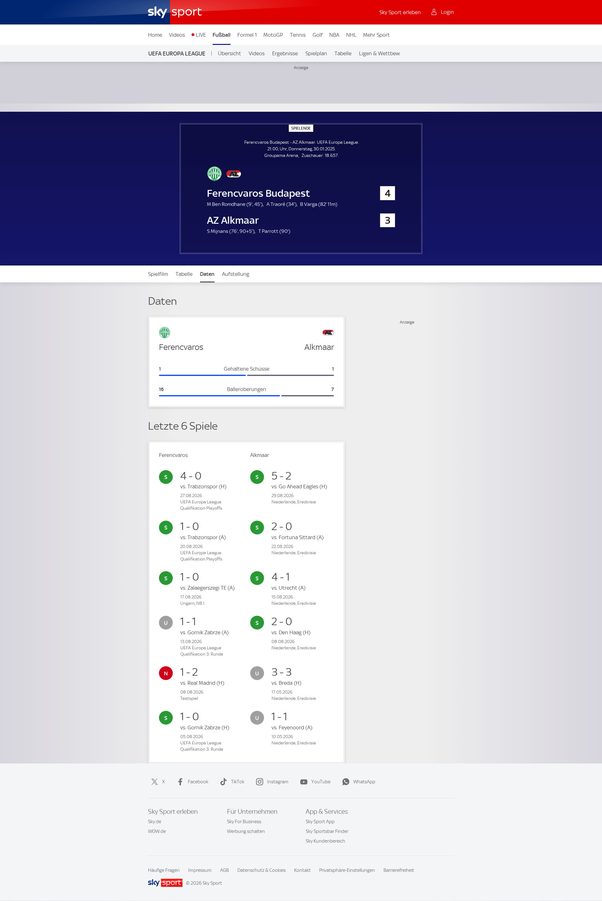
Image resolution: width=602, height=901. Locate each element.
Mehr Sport (376, 35)
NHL (351, 35)
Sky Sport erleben (400, 12)
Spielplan (316, 53)
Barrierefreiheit (398, 870)
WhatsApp (364, 782)
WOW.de (157, 831)
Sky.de (154, 821)
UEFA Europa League (176, 53)
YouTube (320, 782)
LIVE (201, 35)
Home (155, 35)
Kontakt (302, 870)
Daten (207, 274)
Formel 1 (247, 35)
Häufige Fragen (164, 870)
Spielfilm (158, 274)
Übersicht (229, 53)
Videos (177, 35)
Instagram (277, 782)
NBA (334, 35)
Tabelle (343, 53)
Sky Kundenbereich (325, 841)
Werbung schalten (246, 831)
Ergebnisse (285, 53)
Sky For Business (244, 821)
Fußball (221, 35)
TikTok (237, 782)
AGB (224, 870)
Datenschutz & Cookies (261, 870)
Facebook (198, 782)
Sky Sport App (320, 821)
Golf (318, 35)
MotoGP (273, 35)
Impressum (200, 870)
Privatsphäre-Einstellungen (347, 870)
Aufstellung (235, 274)
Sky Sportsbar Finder (327, 831)
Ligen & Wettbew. (380, 53)
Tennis (298, 35)
